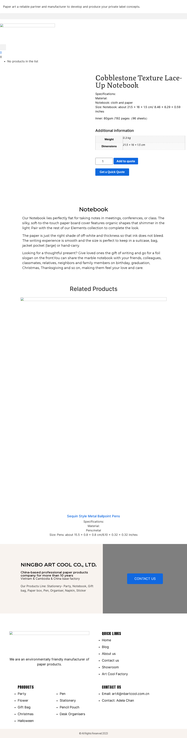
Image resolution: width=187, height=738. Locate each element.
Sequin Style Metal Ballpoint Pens (93, 516)
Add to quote (126, 161)
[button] (93, 16)
